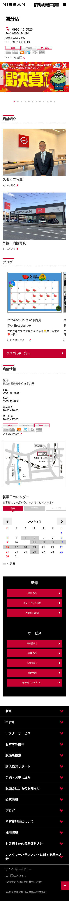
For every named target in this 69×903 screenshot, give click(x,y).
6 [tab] (33, 101)
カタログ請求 (32, 612)
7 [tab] (36, 101)
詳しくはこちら (16, 339)
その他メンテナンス (32, 682)
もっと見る (9, 185)
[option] (34, 307)
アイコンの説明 (14, 57)
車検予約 (32, 653)
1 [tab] (14, 101)
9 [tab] (44, 101)
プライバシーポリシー (18, 869)
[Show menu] (64, 4)
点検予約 (32, 672)
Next (67, 77)
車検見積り (32, 643)
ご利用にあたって (16, 875)
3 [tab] (22, 101)
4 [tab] (25, 101)
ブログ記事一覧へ (18, 353)
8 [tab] (40, 101)
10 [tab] (47, 101)
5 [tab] (29, 101)
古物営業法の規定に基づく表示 (24, 881)
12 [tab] (55, 101)
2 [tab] (18, 101)
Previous (1, 77)
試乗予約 (32, 593)
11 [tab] (51, 101)
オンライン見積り (32, 603)
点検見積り (32, 663)
